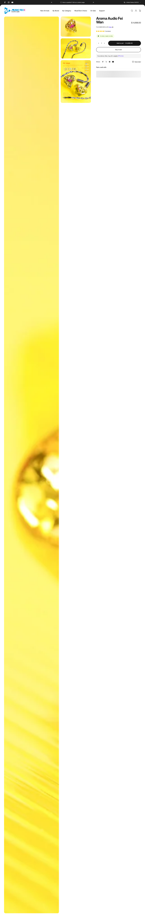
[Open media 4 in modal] (76, 81)
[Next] (93, 2)
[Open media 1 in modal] (31, 465)
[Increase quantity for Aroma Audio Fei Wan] (105, 43)
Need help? (138, 61)
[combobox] (132, 2)
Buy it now (118, 49)
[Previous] (51, 2)
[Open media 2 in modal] (76, 27)
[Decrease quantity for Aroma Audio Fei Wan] (98, 43)
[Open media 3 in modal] (76, 48)
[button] (100, 31)
